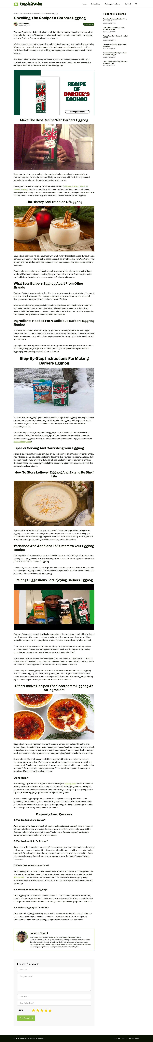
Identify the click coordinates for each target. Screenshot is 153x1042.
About (124, 1038)
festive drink (19, 877)
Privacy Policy (134, 1038)
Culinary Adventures (112, 4)
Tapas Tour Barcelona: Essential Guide (115, 37)
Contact (128, 4)
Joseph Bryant (23, 23)
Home (84, 4)
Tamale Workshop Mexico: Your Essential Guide (115, 20)
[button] (136, 3)
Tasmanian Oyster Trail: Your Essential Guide (114, 28)
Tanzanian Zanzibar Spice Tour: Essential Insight (115, 54)
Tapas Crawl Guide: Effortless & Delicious (115, 45)
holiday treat (70, 783)
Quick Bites (95, 4)
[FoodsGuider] (28, 3)
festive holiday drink (22, 442)
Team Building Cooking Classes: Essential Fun (115, 62)
